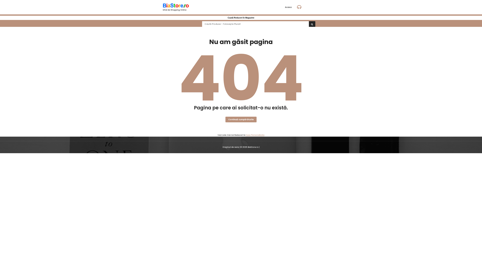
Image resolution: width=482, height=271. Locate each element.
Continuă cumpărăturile (241, 119)
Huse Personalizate (255, 135)
